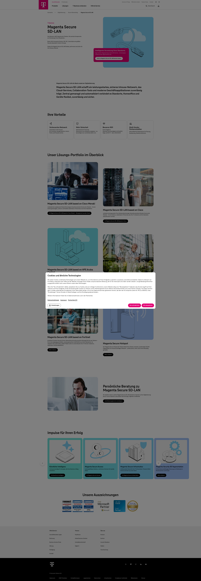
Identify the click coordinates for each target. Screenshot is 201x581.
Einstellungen (55, 305)
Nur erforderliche (134, 305)
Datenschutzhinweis (53, 300)
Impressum (63, 300)
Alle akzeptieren (147, 305)
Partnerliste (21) (72, 300)
